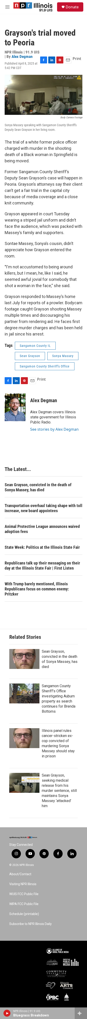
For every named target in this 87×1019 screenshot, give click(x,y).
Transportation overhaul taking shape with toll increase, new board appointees (43, 508)
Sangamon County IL (35, 346)
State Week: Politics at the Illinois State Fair (42, 547)
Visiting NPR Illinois (22, 884)
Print (77, 58)
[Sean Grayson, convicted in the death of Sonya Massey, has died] (24, 659)
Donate (72, 7)
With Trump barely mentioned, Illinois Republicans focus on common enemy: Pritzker (37, 588)
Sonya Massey (63, 356)
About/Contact (20, 874)
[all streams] (81, 1013)
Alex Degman (22, 56)
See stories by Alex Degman (54, 429)
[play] (7, 1013)
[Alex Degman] (15, 407)
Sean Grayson (30, 356)
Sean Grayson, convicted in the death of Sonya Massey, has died (38, 487)
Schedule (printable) (24, 914)
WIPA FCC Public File (24, 904)
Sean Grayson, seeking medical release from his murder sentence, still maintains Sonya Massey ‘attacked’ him (59, 790)
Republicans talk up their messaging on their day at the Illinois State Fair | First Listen (42, 566)
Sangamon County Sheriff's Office (45, 366)
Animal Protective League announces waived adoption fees (42, 529)
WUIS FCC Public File (24, 894)
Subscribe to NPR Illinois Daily (30, 924)
